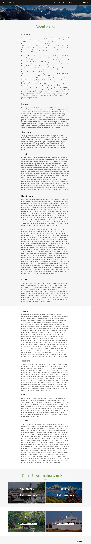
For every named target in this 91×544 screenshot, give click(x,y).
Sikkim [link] (71, 3)
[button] (85, 3)
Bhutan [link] (77, 3)
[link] (9, 3)
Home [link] (55, 3)
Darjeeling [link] (62, 3)
